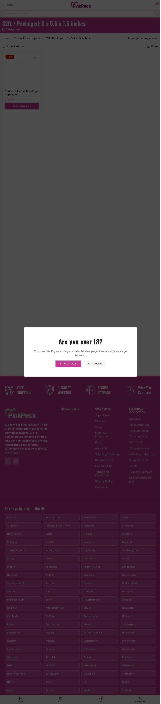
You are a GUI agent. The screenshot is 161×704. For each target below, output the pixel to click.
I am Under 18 (94, 363)
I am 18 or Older (68, 363)
